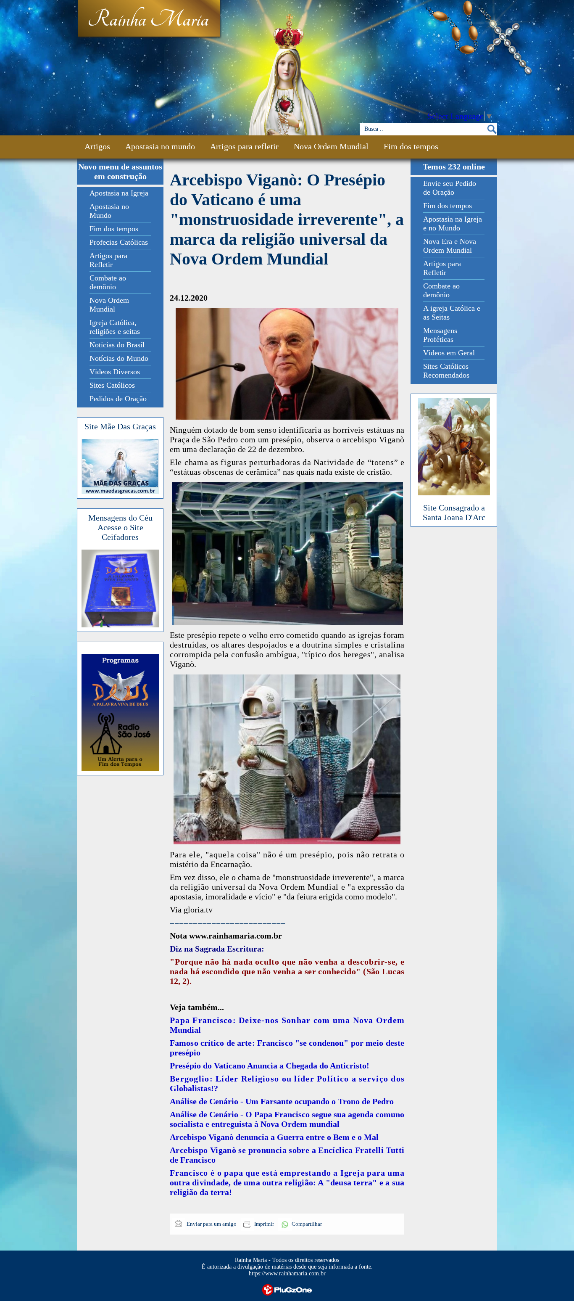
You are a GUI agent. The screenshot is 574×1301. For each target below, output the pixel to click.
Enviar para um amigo (211, 1224)
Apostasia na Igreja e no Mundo (452, 223)
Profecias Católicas (119, 242)
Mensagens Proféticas (440, 335)
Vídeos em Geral (449, 353)
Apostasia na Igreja (119, 193)
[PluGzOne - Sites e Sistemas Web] (287, 1289)
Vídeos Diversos (115, 372)
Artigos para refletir (244, 146)
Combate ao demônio (108, 282)
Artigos (97, 146)
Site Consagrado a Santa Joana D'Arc (454, 512)
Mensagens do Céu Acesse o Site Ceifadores (120, 527)
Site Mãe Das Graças (120, 426)
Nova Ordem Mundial (331, 146)
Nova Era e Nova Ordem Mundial (449, 245)
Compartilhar (307, 1224)
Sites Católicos (112, 385)
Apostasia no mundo (160, 146)
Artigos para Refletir (108, 260)
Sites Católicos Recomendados (446, 370)
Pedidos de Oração (118, 398)
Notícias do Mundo (119, 358)
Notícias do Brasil (117, 345)
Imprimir (264, 1224)
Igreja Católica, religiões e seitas (115, 327)
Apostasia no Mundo (109, 210)
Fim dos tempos (411, 146)
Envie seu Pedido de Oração (449, 187)
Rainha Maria (148, 19)
